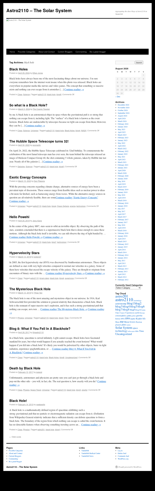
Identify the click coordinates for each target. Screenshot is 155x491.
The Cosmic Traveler (41, 109)
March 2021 (122, 162)
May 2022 (121, 143)
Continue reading (74, 89)
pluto (124, 324)
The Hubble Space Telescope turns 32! (39, 141)
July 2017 (121, 208)
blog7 (54, 242)
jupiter (133, 318)
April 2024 (122, 118)
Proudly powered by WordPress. (130, 467)
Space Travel (35, 390)
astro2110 (42, 94)
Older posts (15, 436)
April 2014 (122, 249)
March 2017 (122, 217)
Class (20, 94)
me (122, 321)
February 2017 (123, 219)
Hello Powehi (19, 216)
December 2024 (123, 105)
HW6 (127, 318)
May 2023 (121, 129)
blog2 (137, 303)
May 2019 (121, 181)
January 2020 (122, 178)
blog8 (58, 94)
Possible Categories (26, 51)
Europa (142, 313)
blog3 (78, 390)
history (117, 319)
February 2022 (123, 151)
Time (66, 317)
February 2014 (123, 255)
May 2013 (121, 260)
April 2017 (122, 214)
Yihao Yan (38, 292)
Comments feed (123, 456)
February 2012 (123, 279)
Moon (126, 321)
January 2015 (122, 247)
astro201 (41, 429)
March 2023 (122, 135)
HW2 (123, 318)
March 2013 (122, 266)
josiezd (39, 372)
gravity (84, 390)
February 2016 (123, 233)
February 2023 (123, 137)
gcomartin (37, 145)
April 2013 (122, 263)
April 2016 (122, 227)
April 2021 (122, 159)
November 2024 (123, 107)
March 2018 (122, 200)
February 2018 (123, 203)
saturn (128, 325)
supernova (69, 278)
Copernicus (129, 312)
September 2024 (123, 113)
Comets (122, 313)
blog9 (132, 309)
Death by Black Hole (24, 368)
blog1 (130, 303)
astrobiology (137, 300)
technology (81, 206)
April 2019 (122, 184)
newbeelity (40, 404)
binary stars (44, 278)
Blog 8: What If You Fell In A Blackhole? (39, 328)
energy (73, 206)
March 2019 (122, 186)
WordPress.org (123, 458)
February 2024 (123, 124)
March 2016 (122, 230)
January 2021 (122, 167)
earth (137, 312)
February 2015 (123, 244)
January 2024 (122, 126)
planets (118, 324)
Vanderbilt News (87, 456)
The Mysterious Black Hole (30, 289)
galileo (134, 316)
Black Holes (18, 69)
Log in (120, 450)
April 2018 (122, 197)
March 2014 (122, 252)
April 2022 (122, 145)
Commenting (81, 51)
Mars (117, 322)
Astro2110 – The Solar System (39, 10)
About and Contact (46, 51)
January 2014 (122, 258)
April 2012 (122, 274)
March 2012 (122, 277)
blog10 (138, 309)
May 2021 (121, 156)
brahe (143, 310)
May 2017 (121, 211)
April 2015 (122, 238)
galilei (129, 315)
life (144, 318)
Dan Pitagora (39, 181)
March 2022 (122, 148)
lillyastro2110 (38, 332)
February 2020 (123, 176)
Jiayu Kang (37, 220)
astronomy (121, 303)
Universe (34, 130)
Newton (139, 322)
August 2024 (122, 115)
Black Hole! (18, 400)
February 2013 (123, 268)
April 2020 (122, 170)
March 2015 (122, 241)
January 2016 (122, 236)
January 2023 (122, 140)
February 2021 (123, 165)
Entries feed (122, 453)
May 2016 (121, 225)
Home (12, 51)
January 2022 (122, 154)
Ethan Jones (38, 73)
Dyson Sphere (63, 206)
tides (137, 331)
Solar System (123, 327)
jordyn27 (37, 256)
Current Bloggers (65, 51)
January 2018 (122, 206)
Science (26, 94)
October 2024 (123, 110)
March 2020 (122, 173)
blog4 (78, 130)
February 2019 (123, 189)
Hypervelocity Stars (24, 252)
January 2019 (122, 192)
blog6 (141, 306)
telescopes (131, 331)
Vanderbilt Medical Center (90, 453)
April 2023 (122, 132)
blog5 (133, 306)
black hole (51, 94)
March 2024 (122, 121)
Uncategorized (71, 357)
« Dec (117, 96)
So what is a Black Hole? (28, 105)
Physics (21, 317)
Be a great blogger (98, 51)
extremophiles (120, 315)
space (135, 327)
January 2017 (122, 222)
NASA (83, 130)
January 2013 (122, 271)
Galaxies (21, 166)
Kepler (139, 318)
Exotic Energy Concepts (27, 177)
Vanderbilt (85, 450)
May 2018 (121, 195)
